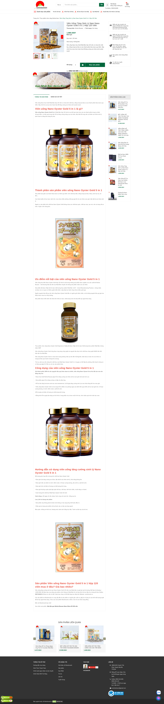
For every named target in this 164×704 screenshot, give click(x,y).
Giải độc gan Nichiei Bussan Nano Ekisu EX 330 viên (62, 606)
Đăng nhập (113, 5)
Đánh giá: (69, 34)
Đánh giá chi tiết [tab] (56, 97)
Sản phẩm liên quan (69, 622)
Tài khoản (113, 4)
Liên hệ (60, 676)
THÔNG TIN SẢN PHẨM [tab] (41, 97)
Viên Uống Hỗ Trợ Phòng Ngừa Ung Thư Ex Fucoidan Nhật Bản (123, 104)
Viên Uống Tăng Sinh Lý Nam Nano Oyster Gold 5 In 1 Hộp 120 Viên (123, 168)
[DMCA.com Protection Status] (58, 701)
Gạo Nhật (61, 671)
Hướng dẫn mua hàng (39, 665)
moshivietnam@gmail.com (119, 688)
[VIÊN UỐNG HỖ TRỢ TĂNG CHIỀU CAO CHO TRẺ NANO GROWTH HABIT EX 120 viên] (94, 635)
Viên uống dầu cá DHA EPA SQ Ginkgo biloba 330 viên (123, 144)
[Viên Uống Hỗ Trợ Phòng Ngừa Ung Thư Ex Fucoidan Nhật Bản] (45, 635)
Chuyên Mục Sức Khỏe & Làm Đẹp (111, 11)
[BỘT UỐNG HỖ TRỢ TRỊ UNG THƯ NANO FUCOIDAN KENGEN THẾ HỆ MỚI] (69, 635)
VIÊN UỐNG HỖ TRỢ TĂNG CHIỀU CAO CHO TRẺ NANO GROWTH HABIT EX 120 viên (93, 647)
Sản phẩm (61, 668)
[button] (62, 37)
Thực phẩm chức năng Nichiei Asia (49, 18)
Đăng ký (120, 5)
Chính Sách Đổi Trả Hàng (40, 673)
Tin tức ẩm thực (57, 11)
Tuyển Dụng (61, 679)
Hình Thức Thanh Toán (39, 668)
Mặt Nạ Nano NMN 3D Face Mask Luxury (123, 156)
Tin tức (60, 673)
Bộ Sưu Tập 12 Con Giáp (83, 11)
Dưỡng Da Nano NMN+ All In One (122, 193)
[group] (48, 36)
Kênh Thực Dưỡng (68, 11)
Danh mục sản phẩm (43, 11)
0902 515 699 (73, 71)
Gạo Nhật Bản (96, 11)
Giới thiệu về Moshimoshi (65, 665)
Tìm (101, 4)
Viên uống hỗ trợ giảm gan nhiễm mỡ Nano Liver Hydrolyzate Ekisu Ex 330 (123, 182)
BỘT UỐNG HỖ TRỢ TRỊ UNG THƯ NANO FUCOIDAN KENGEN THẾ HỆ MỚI (69, 647)
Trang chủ (36, 18)
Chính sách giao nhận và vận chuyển (43, 671)
